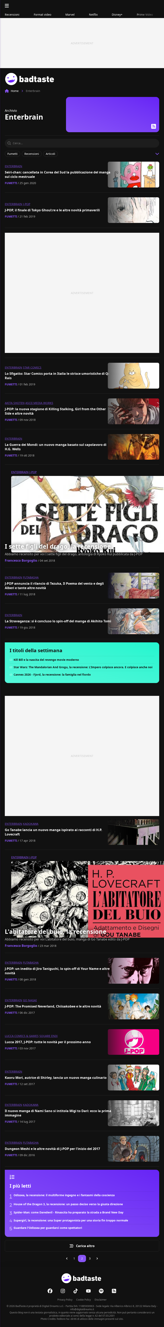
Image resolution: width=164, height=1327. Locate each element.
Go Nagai (30, 1000)
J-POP (26, 204)
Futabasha (31, 577)
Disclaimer (101, 1299)
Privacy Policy (64, 1299)
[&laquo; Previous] (66, 1258)
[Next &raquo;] (97, 1258)
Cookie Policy (83, 1299)
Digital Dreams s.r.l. (53, 1306)
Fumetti (11, 183)
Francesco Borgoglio (21, 560)
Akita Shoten (15, 403)
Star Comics (32, 367)
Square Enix (48, 1036)
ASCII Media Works (39, 403)
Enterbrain (13, 166)
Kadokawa (30, 824)
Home (15, 91)
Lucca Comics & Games (22, 1036)
